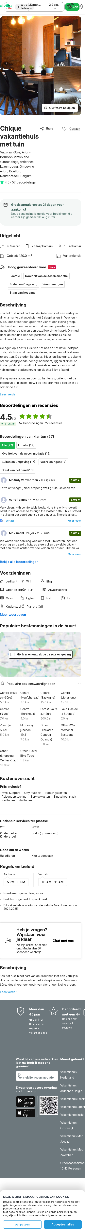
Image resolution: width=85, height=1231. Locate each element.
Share (49, 128)
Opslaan (74, 128)
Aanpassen (22, 1224)
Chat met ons (63, 941)
